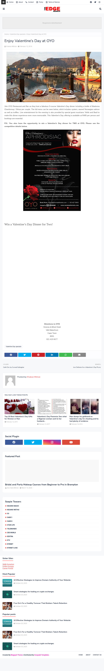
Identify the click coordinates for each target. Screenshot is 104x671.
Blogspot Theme (17, 655)
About (21, 2)
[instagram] (99, 2)
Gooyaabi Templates (41, 655)
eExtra (10, 536)
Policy (41, 2)
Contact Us (97, 655)
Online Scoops (8, 566)
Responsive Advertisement (52, 23)
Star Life (11, 525)
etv (8, 540)
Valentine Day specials (17, 34)
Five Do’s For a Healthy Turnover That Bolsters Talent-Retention (40, 603)
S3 (8, 513)
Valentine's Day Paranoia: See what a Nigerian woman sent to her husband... (52, 418)
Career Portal (8, 568)
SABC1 (9, 517)
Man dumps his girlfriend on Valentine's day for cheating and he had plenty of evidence (84, 418)
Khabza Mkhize (11, 46)
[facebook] (90, 2)
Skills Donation (8, 564)
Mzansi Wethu (13, 510)
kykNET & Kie (12, 548)
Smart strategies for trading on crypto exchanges (34, 592)
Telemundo (12, 529)
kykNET (10, 544)
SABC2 (9, 521)
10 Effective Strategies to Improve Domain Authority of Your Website (42, 580)
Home (11, 2)
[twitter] (95, 2)
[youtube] (71, 442)
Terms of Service (54, 2)
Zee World (11, 532)
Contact (31, 2)
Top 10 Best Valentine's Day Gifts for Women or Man (18, 417)
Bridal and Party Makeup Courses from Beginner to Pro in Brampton (41, 484)
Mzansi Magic (13, 506)
